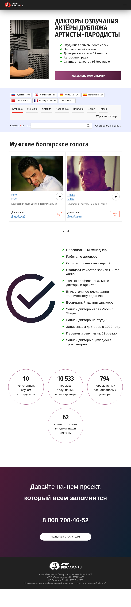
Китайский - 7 (22, 100)
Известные (62, 109)
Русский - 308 (23, 95)
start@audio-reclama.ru (65, 536)
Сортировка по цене (107, 125)
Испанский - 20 (95, 95)
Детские (46, 109)
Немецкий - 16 (71, 95)
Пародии (78, 109)
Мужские (17, 109)
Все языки (67, 100)
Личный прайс (18, 216)
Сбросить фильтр (106, 116)
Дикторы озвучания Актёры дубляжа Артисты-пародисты (87, 28)
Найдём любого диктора (88, 75)
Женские (32, 109)
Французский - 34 (47, 100)
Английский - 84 (47, 95)
